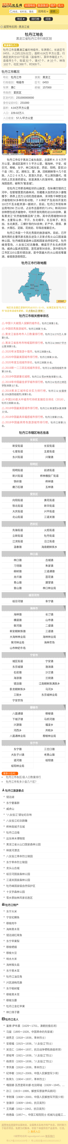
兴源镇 (18, 724)
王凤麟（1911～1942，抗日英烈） (26, 1108)
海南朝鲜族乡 (49, 547)
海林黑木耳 (12, 929)
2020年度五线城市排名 (18, 362)
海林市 (34, 608)
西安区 (34, 524)
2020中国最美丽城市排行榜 (21, 357)
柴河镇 (18, 625)
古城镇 (49, 560)
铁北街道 (17, 505)
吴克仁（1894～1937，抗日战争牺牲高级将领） (34, 1049)
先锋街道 (17, 530)
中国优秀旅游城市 (15, 328)
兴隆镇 (49, 457)
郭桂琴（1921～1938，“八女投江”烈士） (30, 1055)
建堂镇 (49, 582)
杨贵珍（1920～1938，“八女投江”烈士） (30, 1061)
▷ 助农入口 (34, 1131)
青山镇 (18, 582)
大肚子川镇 (17, 754)
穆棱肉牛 (11, 923)
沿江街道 (49, 541)
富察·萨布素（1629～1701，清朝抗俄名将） (32, 1025)
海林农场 (49, 642)
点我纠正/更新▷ (36, 311)
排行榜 (35, 19)
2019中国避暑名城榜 (17, 376)
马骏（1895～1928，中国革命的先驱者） (30, 1031)
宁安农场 (17, 700)
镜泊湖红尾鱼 (14, 935)
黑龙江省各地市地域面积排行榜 (24, 342)
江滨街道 (17, 541)
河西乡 (18, 730)
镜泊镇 (18, 683)
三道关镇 (49, 517)
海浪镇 (18, 678)
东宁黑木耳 (12, 970)
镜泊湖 (10, 797)
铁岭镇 (18, 481)
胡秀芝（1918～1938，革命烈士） (26, 1037)
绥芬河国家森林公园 (18, 874)
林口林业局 (49, 588)
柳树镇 (18, 571)
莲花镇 (49, 577)
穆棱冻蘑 (11, 1000)
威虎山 (10, 809)
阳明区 (34, 464)
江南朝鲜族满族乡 (49, 683)
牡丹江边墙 (12, 832)
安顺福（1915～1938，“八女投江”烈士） (30, 1043)
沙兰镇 (49, 672)
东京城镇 (17, 666)
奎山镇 (18, 588)
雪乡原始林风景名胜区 (19, 897)
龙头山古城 (12, 868)
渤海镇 (49, 666)
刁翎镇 (18, 565)
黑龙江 (47, 77)
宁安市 (34, 655)
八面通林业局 (18, 736)
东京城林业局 (49, 694)
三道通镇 (49, 571)
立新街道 (17, 535)
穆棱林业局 (49, 736)
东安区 (34, 439)
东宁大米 (11, 911)
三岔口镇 (49, 749)
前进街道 (49, 470)
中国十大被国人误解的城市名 (22, 323)
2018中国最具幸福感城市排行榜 (24, 417)
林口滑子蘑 (12, 1012)
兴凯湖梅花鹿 (14, 982)
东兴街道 (17, 457)
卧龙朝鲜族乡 (18, 689)
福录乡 (49, 724)
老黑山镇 (49, 754)
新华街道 (49, 505)
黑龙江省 (24, 26)
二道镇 (49, 625)
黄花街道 (49, 500)
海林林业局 (49, 636)
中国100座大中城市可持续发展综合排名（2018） (34, 399)
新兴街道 (17, 475)
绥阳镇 (49, 760)
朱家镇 (49, 565)
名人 (60, 5)
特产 (53, 5)
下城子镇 (17, 719)
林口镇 (18, 560)
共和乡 (49, 730)
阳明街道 (17, 470)
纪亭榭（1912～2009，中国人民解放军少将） (33, 1073)
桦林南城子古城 (15, 826)
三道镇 (49, 631)
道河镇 (18, 760)
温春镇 (18, 547)
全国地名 (30, 5)
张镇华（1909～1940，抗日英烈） (26, 1103)
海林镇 (18, 614)
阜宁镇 (49, 601)
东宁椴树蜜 (12, 988)
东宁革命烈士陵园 (16, 862)
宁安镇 (49, 661)
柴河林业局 (17, 642)
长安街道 (49, 445)
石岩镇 (18, 672)
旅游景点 (43, 5)
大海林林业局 (18, 636)
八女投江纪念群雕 (16, 820)
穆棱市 (34, 707)
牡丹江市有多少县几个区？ (22, 781)
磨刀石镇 (17, 487)
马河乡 (49, 689)
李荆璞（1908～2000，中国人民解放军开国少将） (36, 1097)
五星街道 (49, 451)
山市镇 (49, 620)
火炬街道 (49, 530)
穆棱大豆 (11, 953)
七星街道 (17, 451)
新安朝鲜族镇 (18, 631)
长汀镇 (49, 614)
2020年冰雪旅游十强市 (18, 351)
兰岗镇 (49, 678)
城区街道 (17, 661)
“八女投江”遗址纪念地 (19, 814)
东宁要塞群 (12, 803)
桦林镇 (49, 481)
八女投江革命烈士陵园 (19, 856)
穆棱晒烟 (11, 947)
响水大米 (11, 958)
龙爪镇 (18, 577)
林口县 (34, 554)
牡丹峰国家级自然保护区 (20, 886)
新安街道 (17, 445)
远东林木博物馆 (15, 838)
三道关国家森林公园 (18, 880)
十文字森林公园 (15, 891)
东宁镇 (18, 749)
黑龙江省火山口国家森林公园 (23, 844)
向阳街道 (17, 500)
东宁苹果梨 (12, 941)
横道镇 (18, 620)
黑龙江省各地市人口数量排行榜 (24, 334)
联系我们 (50, 1136)
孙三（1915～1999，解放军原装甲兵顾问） (32, 1091)
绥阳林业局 (17, 766)
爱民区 (34, 494)
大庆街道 (17, 511)
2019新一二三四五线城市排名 (22, 367)
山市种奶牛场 (18, 648)
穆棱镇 (49, 713)
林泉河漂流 (12, 850)
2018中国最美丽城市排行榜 (21, 408)
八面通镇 (17, 713)
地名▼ (21, 19)
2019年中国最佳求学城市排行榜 (24, 382)
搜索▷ (54, 11)
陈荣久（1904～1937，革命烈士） (26, 1079)
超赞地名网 (10, 26)
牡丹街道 (49, 535)
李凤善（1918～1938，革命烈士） (26, 1067)
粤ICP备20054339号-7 (18, 1140)
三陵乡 (18, 694)
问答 (48, 19)
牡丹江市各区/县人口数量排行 (23, 777)
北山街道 (17, 517)
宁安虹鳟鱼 (12, 917)
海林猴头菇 (12, 964)
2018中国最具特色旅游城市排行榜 (26, 422)
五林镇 (49, 487)
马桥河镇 (49, 719)
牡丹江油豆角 (14, 976)
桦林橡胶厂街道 (49, 475)
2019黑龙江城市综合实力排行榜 (25, 390)
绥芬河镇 (17, 601)
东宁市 (34, 743)
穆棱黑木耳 (12, 994)
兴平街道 (49, 511)
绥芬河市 (34, 595)
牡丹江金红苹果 (15, 1006)
